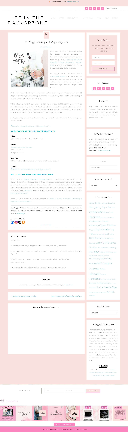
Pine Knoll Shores (106, 279)
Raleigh (113, 279)
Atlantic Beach (103, 203)
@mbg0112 (28, 190)
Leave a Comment (46, 225)
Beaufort (111, 203)
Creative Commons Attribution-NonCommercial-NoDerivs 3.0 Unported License (103, 372)
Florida (93, 247)
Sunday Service (94, 292)
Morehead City (94, 259)
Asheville (93, 203)
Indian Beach (93, 255)
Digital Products (99, 234)
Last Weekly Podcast (104, 255)
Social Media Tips (106, 287)
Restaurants (102, 283)
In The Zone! (68, 285)
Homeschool (111, 252)
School (92, 287)
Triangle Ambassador (31, 179)
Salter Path (112, 283)
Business (94, 217)
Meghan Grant (44, 179)
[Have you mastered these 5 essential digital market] (56, 413)
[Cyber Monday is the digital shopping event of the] (88, 413)
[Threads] (19, 222)
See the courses (73, 1)
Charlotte (111, 217)
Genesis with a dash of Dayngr (77, 429)
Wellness (92, 295)
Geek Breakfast (102, 248)
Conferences (95, 221)
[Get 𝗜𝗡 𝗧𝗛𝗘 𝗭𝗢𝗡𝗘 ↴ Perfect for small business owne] (8, 413)
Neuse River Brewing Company (21, 147)
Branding (109, 212)
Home (102, 252)
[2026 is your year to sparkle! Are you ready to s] (24, 413)
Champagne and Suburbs (19, 193)
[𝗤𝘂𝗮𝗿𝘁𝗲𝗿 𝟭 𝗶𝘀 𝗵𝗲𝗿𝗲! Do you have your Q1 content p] (40, 413)
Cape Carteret (104, 217)
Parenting (94, 278)
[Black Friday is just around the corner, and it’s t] (104, 413)
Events (112, 242)
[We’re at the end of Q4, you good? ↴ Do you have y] (72, 413)
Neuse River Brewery (57, 76)
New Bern (104, 274)
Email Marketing (107, 238)
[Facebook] (12, 222)
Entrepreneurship (46, 47)
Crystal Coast (106, 225)
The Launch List (105, 150)
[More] (23, 222)
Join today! (21, 213)
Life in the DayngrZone (28, 20)
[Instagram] (16, 222)
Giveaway (112, 247)
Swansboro (102, 292)
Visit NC (110, 292)
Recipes (92, 283)
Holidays (94, 251)
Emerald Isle (93, 243)
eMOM (103, 242)
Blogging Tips (98, 207)
